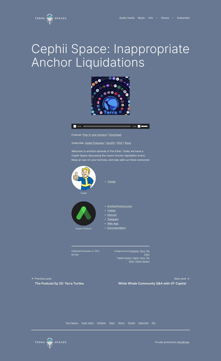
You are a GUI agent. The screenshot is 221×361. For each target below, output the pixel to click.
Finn (77, 254)
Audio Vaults (127, 17)
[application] (110, 126)
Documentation (116, 227)
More (128, 143)
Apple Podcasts (94, 143)
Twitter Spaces (142, 261)
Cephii (135, 258)
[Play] (75, 126)
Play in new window (95, 134)
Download (115, 134)
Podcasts (134, 251)
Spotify (110, 143)
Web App (112, 223)
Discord (111, 214)
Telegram (112, 219)
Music (141, 17)
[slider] (144, 126)
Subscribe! (183, 17)
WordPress (183, 342)
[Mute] (139, 126)
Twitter (111, 181)
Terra (142, 251)
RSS (119, 143)
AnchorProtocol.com (119, 206)
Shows (165, 17)
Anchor (128, 258)
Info (150, 17)
